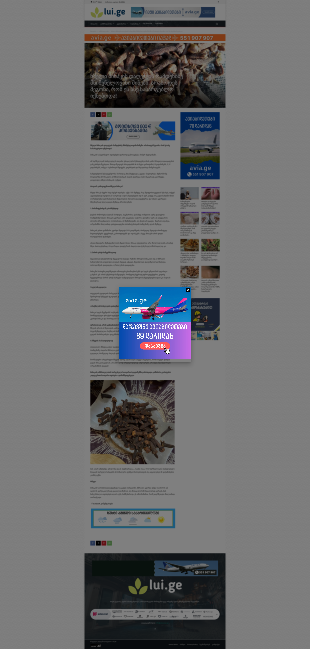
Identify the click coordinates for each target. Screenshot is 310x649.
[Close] (188, 290)
